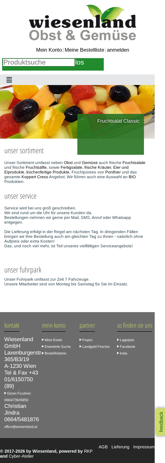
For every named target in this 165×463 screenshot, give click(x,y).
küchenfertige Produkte (47, 172)
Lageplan (126, 340)
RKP (88, 451)
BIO (132, 177)
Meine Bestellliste (84, 50)
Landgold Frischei (95, 346)
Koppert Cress (34, 177)
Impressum (144, 446)
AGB (104, 446)
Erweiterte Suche (57, 346)
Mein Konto (49, 50)
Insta (123, 353)
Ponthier (113, 172)
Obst (68, 162)
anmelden (118, 50)
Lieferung (121, 446)
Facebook (127, 346)
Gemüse (90, 162)
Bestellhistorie (55, 353)
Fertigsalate (71, 167)
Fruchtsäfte (36, 167)
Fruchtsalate (133, 162)
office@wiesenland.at (20, 427)
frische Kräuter (97, 167)
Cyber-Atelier (21, 456)
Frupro (86, 340)
